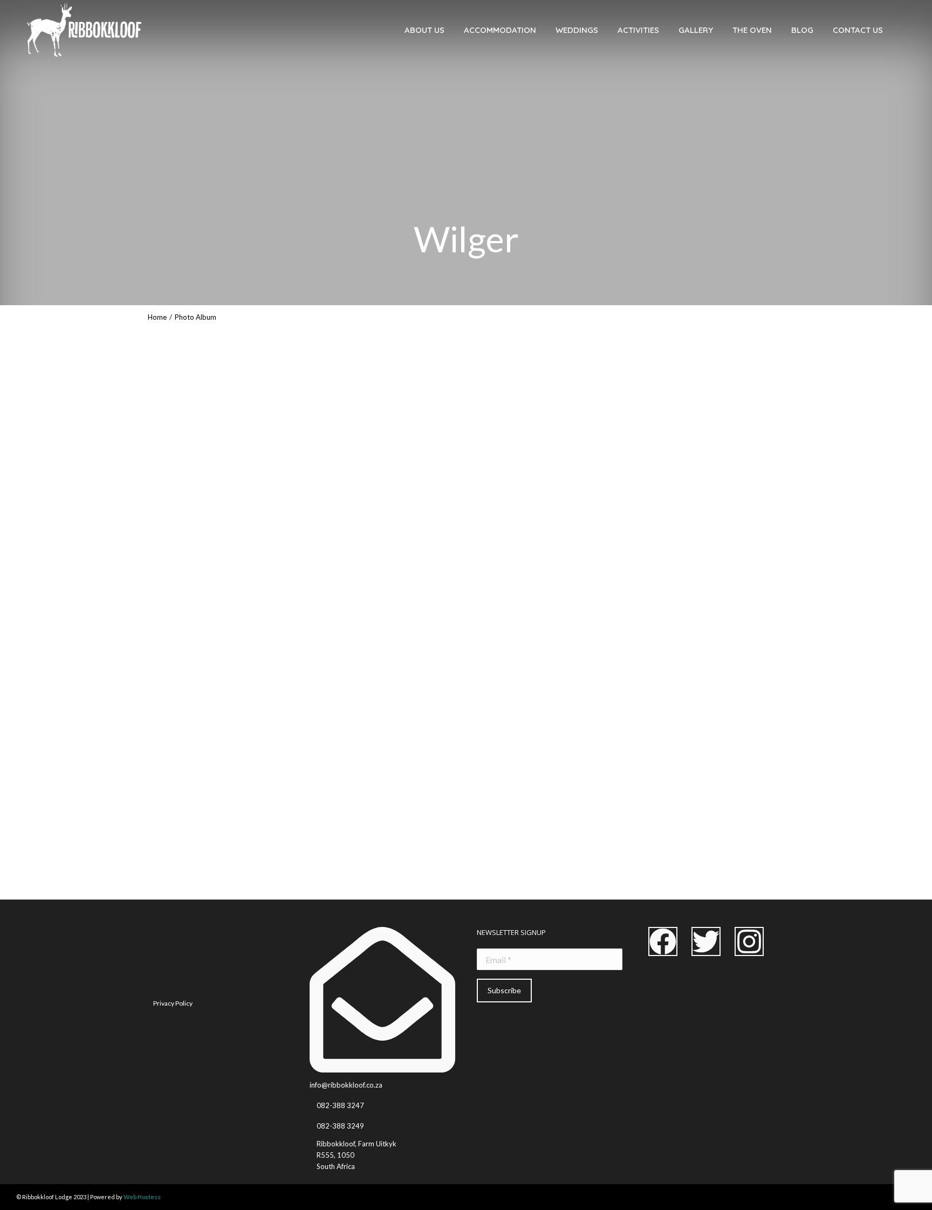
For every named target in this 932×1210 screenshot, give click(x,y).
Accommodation (39, 881)
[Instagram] (749, 941)
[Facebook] (662, 941)
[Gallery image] (466, 667)
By (115, 881)
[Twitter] (706, 941)
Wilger (30, 860)
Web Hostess (142, 1196)
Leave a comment (216, 881)
